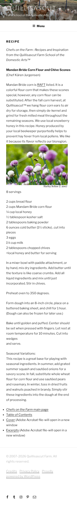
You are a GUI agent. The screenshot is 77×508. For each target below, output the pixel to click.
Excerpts (12, 430)
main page (27, 409)
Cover (10, 420)
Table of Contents (19, 415)
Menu (41, 26)
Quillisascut (31, 8)
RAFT (41, 85)
